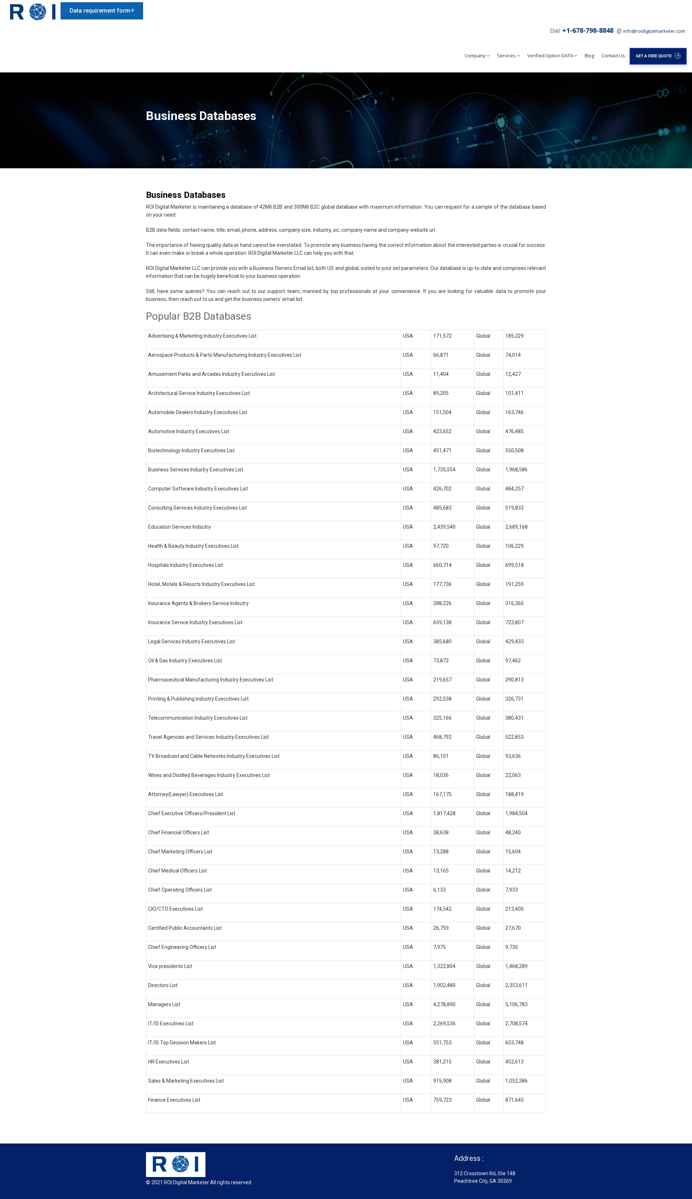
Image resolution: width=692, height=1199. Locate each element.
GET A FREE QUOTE (655, 56)
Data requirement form (100, 10)
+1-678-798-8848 (588, 30)
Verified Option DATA (550, 55)
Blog (589, 55)
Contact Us (613, 55)
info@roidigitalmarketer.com (654, 31)
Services (506, 55)
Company (475, 55)
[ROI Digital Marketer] (33, 12)
